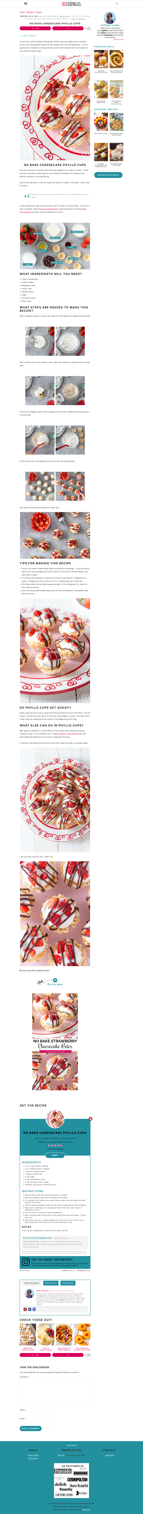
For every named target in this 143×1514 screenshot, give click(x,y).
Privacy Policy (33, 1455)
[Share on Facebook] (68, 28)
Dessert (38, 12)
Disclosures (33, 1458)
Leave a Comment (78, 19)
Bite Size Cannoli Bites (48, 209)
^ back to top (71, 1445)
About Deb (109, 1455)
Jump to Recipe (29, 36)
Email (23, 1419)
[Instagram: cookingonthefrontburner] (27, 1262)
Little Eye (86, 1510)
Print (55, 1155)
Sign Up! (61, 1455)
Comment (24, 1377)
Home (22, 12)
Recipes (30, 12)
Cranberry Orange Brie (67, 734)
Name (23, 1410)
